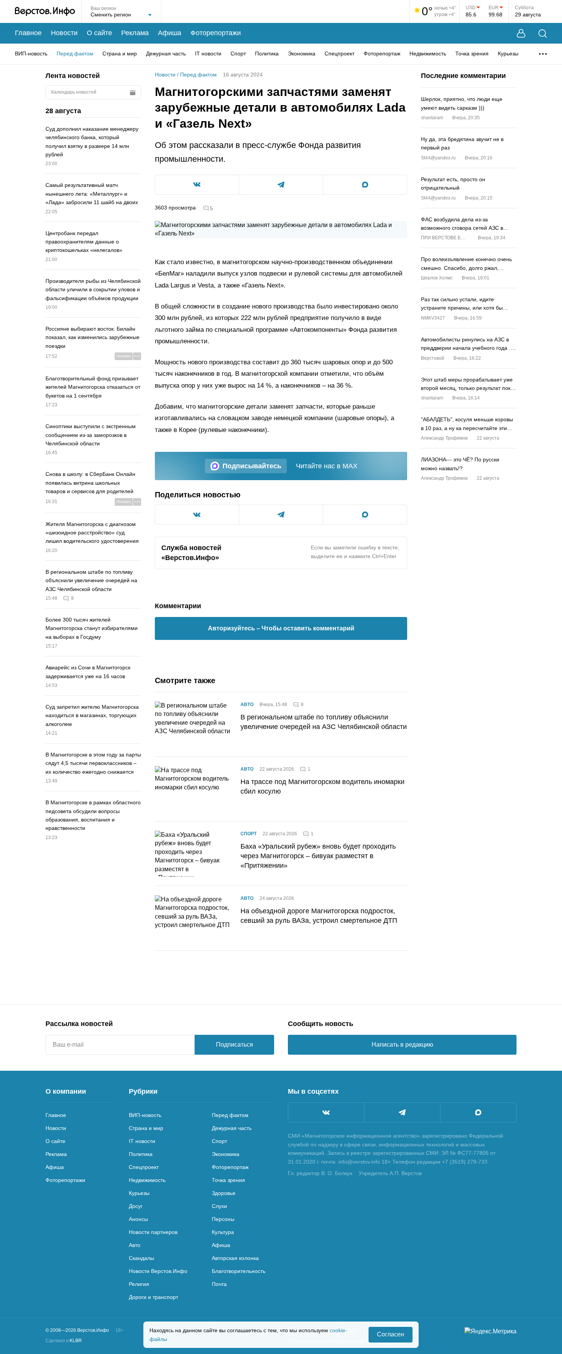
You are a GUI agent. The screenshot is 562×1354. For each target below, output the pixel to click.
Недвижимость (427, 53)
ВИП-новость (31, 53)
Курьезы (508, 53)
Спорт (238, 53)
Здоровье (224, 1193)
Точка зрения (472, 53)
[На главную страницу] (45, 11)
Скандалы (141, 1258)
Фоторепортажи (215, 33)
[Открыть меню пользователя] (521, 33)
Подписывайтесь (252, 466)
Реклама (135, 33)
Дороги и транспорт (153, 1297)
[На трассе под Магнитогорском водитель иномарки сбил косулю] (193, 789)
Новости (64, 33)
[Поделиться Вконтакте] (197, 184)
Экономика (301, 53)
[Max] (478, 1112)
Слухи (219, 1206)
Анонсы (138, 1219)
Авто (246, 704)
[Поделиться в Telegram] (281, 184)
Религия (139, 1284)
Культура (223, 1232)
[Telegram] (402, 1112)
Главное (28, 33)
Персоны (223, 1219)
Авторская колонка (235, 1258)
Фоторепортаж (382, 53)
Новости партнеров (153, 1232)
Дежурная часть (166, 53)
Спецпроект (339, 53)
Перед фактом (75, 53)
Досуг (136, 1206)
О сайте (99, 33)
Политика (267, 53)
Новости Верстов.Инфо (158, 1271)
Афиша (169, 33)
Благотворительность (238, 1271)
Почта (219, 1284)
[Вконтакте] (326, 1112)
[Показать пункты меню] (543, 54)
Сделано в (63, 1340)
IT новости (208, 53)
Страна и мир (119, 53)
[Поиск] (542, 33)
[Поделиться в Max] (365, 184)
